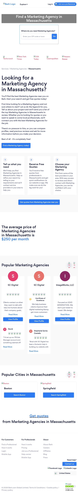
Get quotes (39, 415)
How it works (7, 448)
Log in (50, 4)
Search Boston (19, 395)
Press (45, 457)
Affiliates (47, 451)
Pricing (24, 448)
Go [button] (54, 36)
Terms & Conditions (37, 487)
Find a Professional (9, 444)
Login (4, 451)
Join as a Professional (29, 451)
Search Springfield (58, 395)
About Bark (48, 444)
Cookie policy (52, 487)
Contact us (69, 464)
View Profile (13, 319)
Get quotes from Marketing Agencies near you (39, 202)
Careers (46, 448)
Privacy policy (7, 490)
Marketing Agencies (18, 69)
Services (5, 69)
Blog (45, 454)
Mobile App (6, 454)
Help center (26, 454)
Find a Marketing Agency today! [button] (16, 145)
